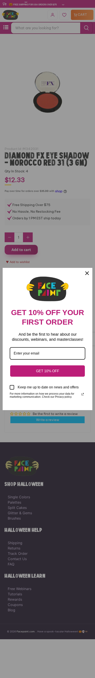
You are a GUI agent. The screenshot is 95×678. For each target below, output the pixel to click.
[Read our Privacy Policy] (82, 394)
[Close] (87, 273)
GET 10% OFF (47, 371)
